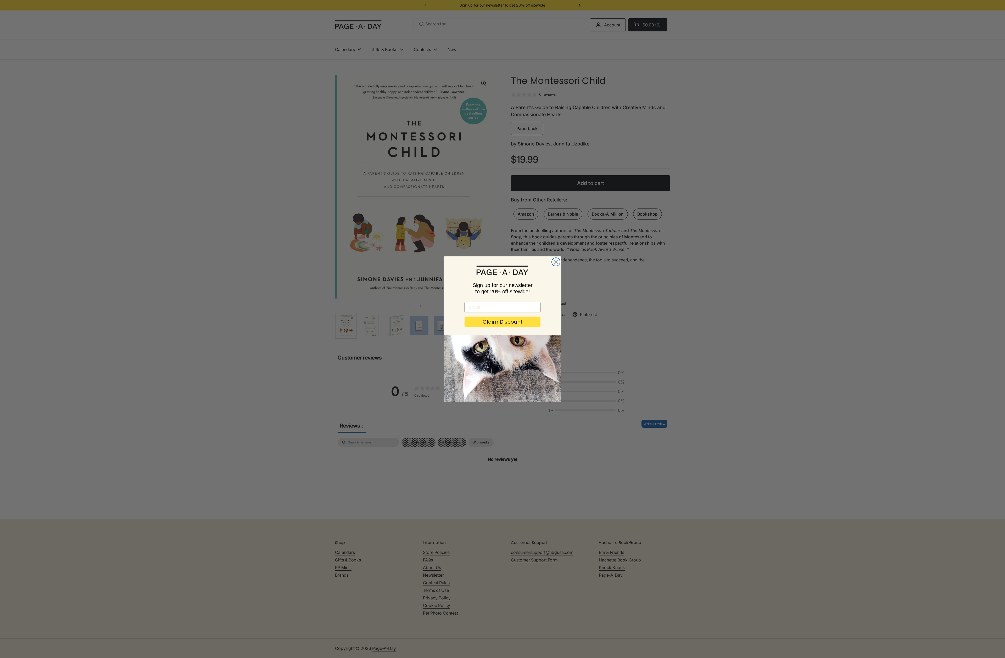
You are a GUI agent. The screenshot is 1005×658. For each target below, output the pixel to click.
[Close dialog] (556, 262)
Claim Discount (503, 321)
